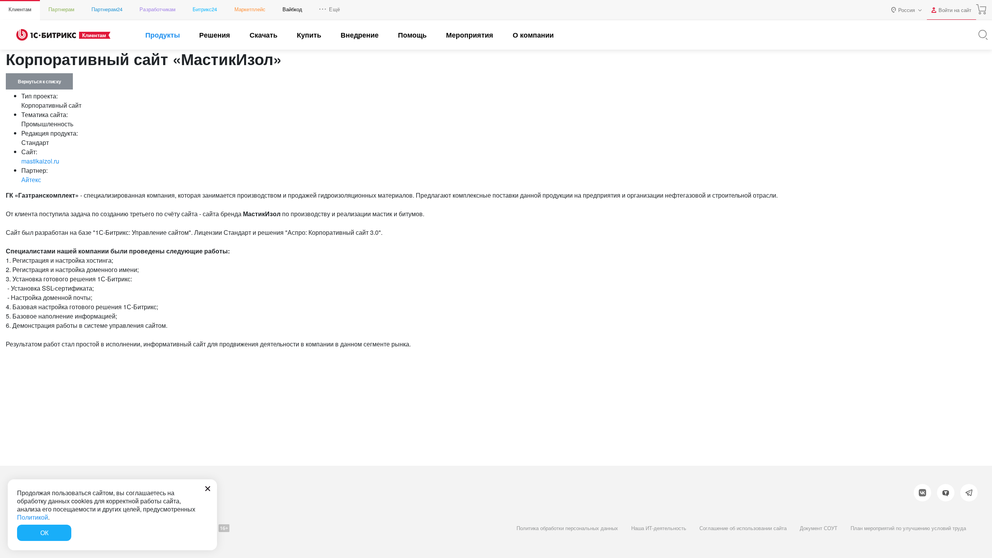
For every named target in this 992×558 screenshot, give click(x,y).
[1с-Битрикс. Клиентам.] (46, 35)
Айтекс (31, 179)
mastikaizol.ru (40, 161)
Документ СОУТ (818, 528)
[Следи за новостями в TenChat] (945, 492)
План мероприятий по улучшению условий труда (908, 528)
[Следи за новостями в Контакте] (922, 492)
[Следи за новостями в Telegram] (969, 492)
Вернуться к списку (39, 81)
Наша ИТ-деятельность (658, 528)
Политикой (32, 517)
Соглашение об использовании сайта (743, 528)
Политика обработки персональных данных (567, 528)
